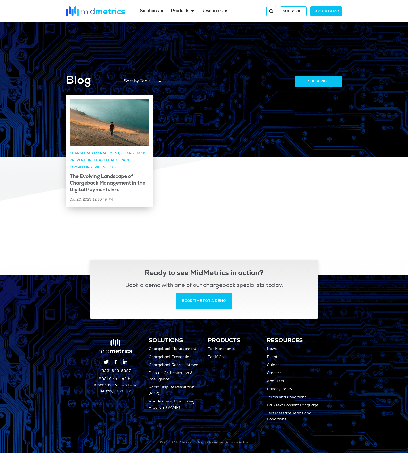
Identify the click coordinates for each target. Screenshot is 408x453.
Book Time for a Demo (204, 301)
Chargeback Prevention (170, 357)
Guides (273, 365)
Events (273, 357)
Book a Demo (326, 11)
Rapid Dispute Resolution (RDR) (172, 391)
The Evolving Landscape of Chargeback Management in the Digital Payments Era (107, 183)
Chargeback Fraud (112, 160)
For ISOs (216, 357)
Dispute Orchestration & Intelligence (171, 376)
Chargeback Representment (174, 365)
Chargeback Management (94, 153)
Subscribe (293, 11)
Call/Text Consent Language (292, 405)
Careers (274, 373)
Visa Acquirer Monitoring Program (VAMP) (172, 405)
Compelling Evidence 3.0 (93, 167)
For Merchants (221, 349)
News (272, 349)
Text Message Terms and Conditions (289, 417)
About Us (275, 381)
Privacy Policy (279, 389)
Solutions (149, 11)
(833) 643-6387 (115, 371)
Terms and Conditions (286, 397)
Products (180, 11)
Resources (212, 11)
